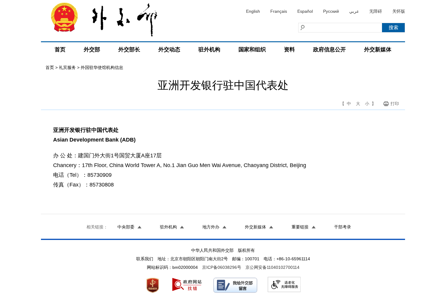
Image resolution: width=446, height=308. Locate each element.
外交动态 (169, 49)
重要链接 (300, 226)
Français (278, 11)
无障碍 (375, 11)
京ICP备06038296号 (221, 267)
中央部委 (125, 226)
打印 (394, 103)
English (253, 11)
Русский (331, 11)
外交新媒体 (377, 49)
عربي (354, 11)
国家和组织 (252, 49)
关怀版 (398, 11)
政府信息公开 (329, 49)
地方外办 (210, 226)
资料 (289, 49)
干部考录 (342, 226)
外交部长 (129, 49)
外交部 (92, 49)
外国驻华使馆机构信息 (102, 67)
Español (305, 11)
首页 (60, 49)
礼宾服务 (67, 67)
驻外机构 (209, 49)
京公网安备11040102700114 (272, 267)
